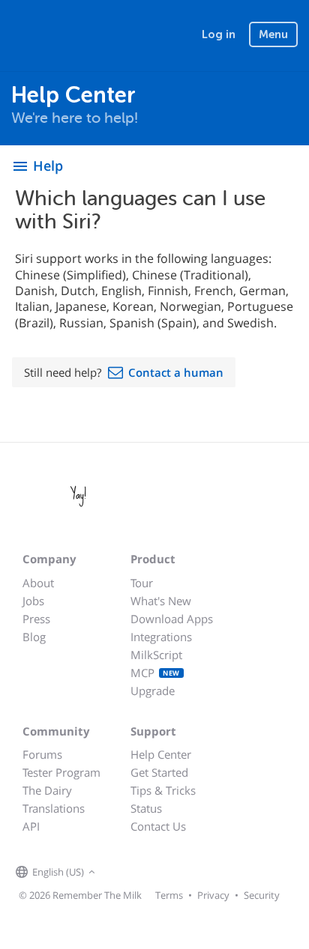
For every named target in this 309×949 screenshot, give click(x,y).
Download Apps (171, 618)
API (31, 826)
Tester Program (61, 772)
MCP (155, 672)
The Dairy (47, 790)
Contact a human (176, 372)
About (38, 582)
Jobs (33, 600)
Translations (53, 808)
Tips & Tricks (163, 790)
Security (262, 895)
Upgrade (152, 690)
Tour (141, 582)
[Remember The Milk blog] (160, 872)
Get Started (159, 772)
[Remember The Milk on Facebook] (120, 872)
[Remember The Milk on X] (141, 872)
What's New (160, 600)
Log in (219, 34)
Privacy (213, 895)
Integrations (161, 636)
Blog (34, 636)
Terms (169, 895)
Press (36, 618)
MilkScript (156, 654)
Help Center (160, 754)
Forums (42, 754)
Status (146, 808)
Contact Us (158, 826)
